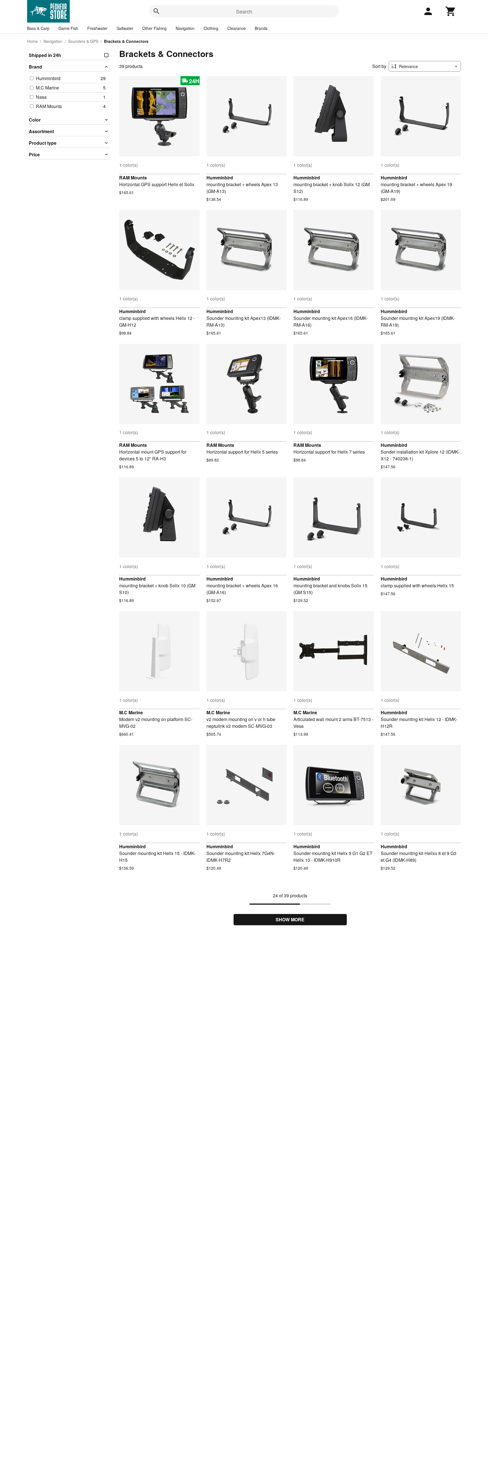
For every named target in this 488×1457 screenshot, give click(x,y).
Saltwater (125, 28)
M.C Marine (131, 712)
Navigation (185, 28)
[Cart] (450, 11)
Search (244, 11)
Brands (261, 28)
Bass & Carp (38, 28)
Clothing (211, 28)
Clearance (236, 28)
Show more (290, 919)
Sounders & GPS (83, 41)
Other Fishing (154, 28)
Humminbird (219, 177)
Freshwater (97, 28)
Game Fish (68, 28)
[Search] (156, 11)
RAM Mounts (133, 177)
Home (32, 41)
